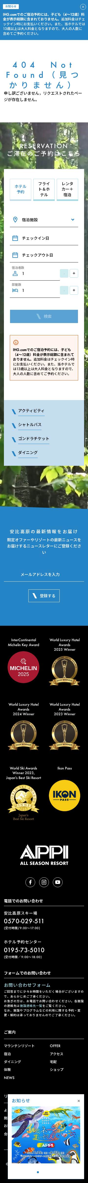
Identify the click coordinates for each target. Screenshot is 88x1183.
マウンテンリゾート (19, 1045)
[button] (32, 1172)
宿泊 (7, 1054)
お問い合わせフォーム (27, 985)
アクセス (56, 1054)
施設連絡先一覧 (31, 1006)
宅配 (53, 1061)
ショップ (57, 1069)
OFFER (55, 1045)
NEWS (9, 1077)
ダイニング (12, 1061)
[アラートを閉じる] (83, 7)
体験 (7, 1069)
